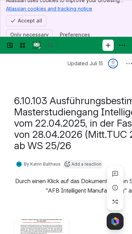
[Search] (50, 45)
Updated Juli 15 (85, 63)
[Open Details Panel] (115, 187)
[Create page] (115, 201)
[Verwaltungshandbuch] (36, 45)
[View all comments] (115, 173)
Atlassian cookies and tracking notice (49, 9)
